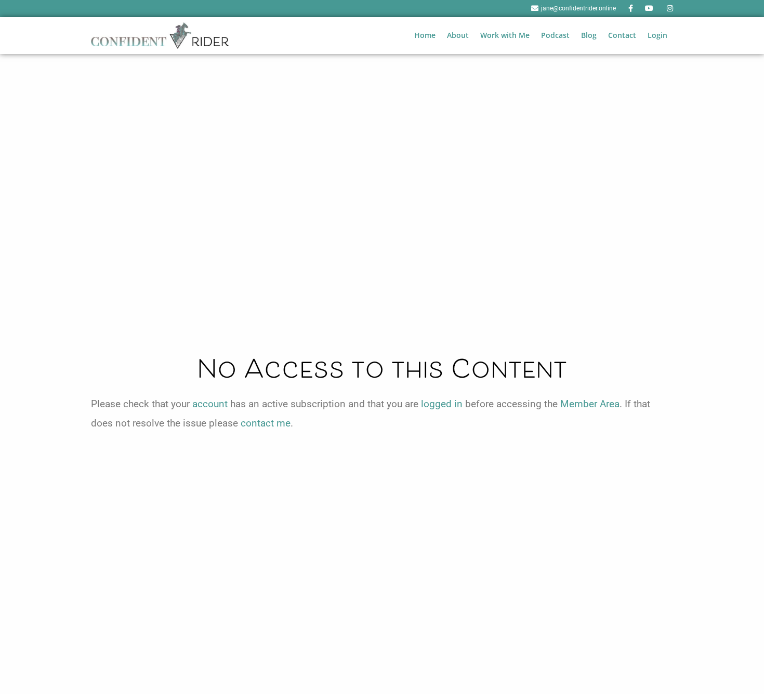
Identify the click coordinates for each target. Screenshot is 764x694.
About (458, 35)
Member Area (590, 404)
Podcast (555, 35)
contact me (266, 423)
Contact (622, 35)
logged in (442, 404)
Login (657, 35)
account (210, 404)
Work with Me (505, 35)
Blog (589, 35)
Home (425, 35)
